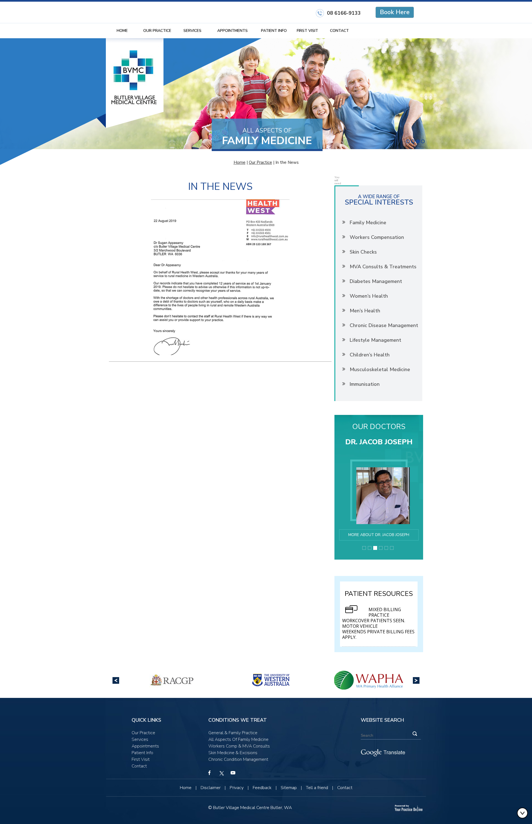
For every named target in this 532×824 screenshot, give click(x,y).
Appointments (232, 30)
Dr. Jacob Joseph (379, 442)
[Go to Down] (524, 812)
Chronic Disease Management (384, 325)
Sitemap (289, 788)
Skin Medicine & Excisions (232, 753)
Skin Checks (363, 252)
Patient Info (274, 30)
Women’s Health (369, 296)
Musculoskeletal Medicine (380, 369)
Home (122, 30)
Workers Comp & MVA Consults (239, 746)
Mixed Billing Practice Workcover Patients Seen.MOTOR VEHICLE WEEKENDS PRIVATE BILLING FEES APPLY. (378, 623)
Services (192, 30)
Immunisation (365, 384)
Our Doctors (378, 427)
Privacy (237, 788)
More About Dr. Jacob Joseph (378, 534)
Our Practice (157, 30)
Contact (339, 30)
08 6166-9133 (344, 13)
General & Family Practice (232, 733)
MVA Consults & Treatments (383, 266)
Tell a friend (317, 788)
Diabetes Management (376, 281)
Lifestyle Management (375, 340)
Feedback (262, 788)
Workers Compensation (377, 237)
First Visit (307, 30)
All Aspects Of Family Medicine (238, 739)
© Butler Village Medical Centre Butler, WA (250, 808)
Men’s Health (365, 310)
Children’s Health (370, 354)
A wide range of (379, 199)
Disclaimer (211, 788)
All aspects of (267, 137)
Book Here (395, 12)
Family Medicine (368, 222)
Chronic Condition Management (238, 759)
